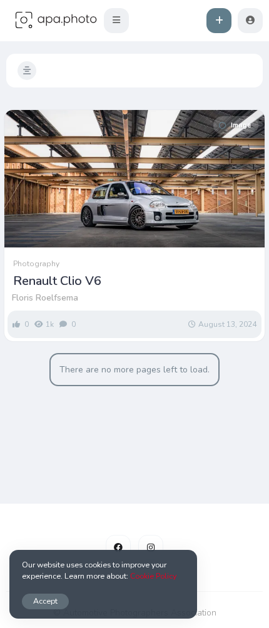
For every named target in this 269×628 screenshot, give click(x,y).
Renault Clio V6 (57, 281)
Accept (45, 601)
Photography (36, 264)
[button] (116, 20)
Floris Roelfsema (45, 298)
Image (241, 125)
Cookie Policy (153, 576)
